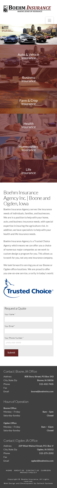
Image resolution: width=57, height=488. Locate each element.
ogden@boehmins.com (42, 460)
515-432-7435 (46, 384)
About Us (19, 470)
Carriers (46, 470)
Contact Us (32, 470)
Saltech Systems (45, 483)
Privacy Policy (28, 472)
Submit (11, 352)
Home (9, 470)
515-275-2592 (46, 453)
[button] (49, 20)
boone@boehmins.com (42, 391)
